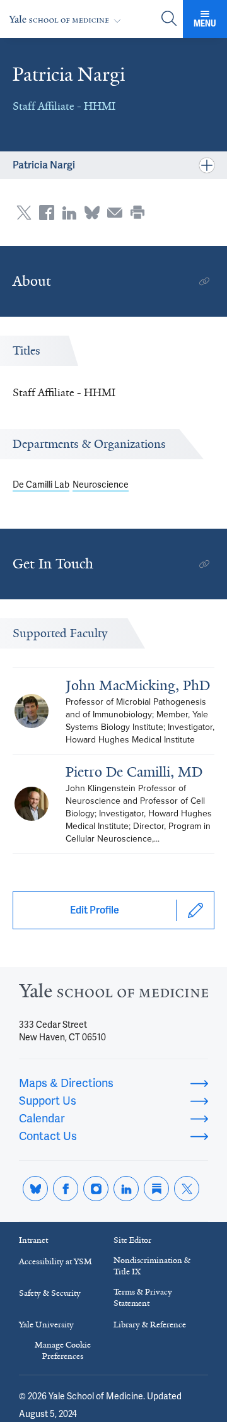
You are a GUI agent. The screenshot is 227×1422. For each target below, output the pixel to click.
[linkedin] (126, 1188)
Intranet (33, 1240)
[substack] (156, 1188)
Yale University (46, 1324)
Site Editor (132, 1240)
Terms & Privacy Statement (143, 1297)
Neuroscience (101, 484)
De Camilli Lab (41, 484)
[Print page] (137, 212)
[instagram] (95, 1188)
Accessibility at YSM (55, 1261)
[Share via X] (24, 212)
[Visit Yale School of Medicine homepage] (113, 994)
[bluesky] (35, 1188)
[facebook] (65, 1188)
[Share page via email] (114, 212)
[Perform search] (169, 19)
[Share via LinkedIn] (69, 212)
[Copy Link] (204, 281)
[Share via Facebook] (46, 212)
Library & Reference (150, 1324)
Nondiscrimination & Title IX (152, 1266)
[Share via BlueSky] (92, 212)
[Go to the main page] (67, 19)
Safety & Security (50, 1293)
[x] (186, 1188)
